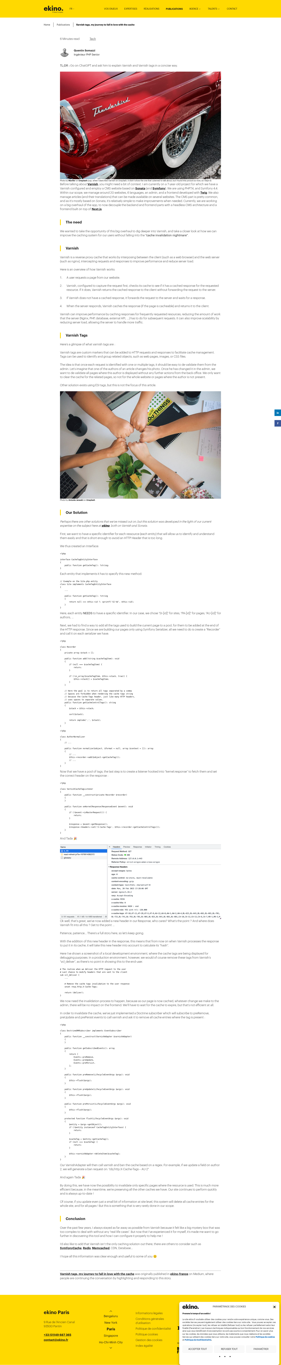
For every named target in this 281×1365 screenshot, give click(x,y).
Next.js (97, 209)
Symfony (159, 188)
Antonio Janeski (75, 500)
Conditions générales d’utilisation (150, 1321)
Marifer (71, 180)
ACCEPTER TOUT (197, 1349)
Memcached (100, 1248)
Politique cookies (147, 1334)
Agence (193, 8)
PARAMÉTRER (261, 1349)
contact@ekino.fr (56, 1340)
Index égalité (144, 1346)
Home (47, 24)
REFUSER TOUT (229, 1349)
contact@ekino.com (58, 1344)
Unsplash (83, 180)
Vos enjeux (111, 8)
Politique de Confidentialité (198, 1339)
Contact (232, 8)
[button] (274, 1306)
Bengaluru (111, 1316)
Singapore (111, 1336)
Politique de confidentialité (153, 1329)
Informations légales (149, 1313)
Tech (93, 39)
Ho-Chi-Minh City (111, 1342)
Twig (203, 193)
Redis (87, 1248)
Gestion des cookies (149, 1340)
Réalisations (151, 8)
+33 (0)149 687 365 (57, 1335)
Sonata (140, 188)
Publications (174, 9)
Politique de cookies (265, 1337)
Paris (111, 1329)
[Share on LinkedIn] (277, 412)
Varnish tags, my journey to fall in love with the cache (97, 1274)
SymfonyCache (71, 1248)
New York (110, 1323)
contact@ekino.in (56, 1348)
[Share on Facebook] (277, 423)
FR (71, 8)
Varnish (92, 184)
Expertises (130, 8)
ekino (53, 8)
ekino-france (179, 1274)
